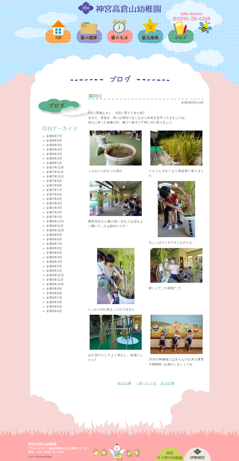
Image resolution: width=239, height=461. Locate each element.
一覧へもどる (146, 383)
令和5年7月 (54, 297)
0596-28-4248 (192, 16)
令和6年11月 (54, 225)
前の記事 (124, 383)
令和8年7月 (54, 136)
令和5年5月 (54, 306)
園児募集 (150, 33)
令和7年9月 (54, 181)
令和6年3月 (54, 261)
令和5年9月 (54, 288)
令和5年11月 (54, 279)
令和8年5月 (54, 145)
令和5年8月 (54, 293)
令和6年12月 (55, 221)
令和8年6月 (54, 140)
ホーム (58, 34)
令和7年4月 (54, 203)
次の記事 (168, 383)
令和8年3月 (54, 154)
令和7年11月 (54, 172)
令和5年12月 (55, 275)
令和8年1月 (54, 163)
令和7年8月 (54, 185)
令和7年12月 (55, 167)
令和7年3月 (54, 207)
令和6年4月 (54, 257)
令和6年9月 (54, 234)
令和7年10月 (55, 176)
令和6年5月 (54, 252)
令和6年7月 (54, 243)
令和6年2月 (54, 266)
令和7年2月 (54, 212)
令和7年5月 (54, 198)
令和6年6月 (54, 248)
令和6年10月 (55, 230)
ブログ (181, 34)
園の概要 (89, 35)
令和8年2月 (54, 158)
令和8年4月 (54, 149)
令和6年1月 (54, 270)
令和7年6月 (54, 194)
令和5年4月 (54, 311)
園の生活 (120, 33)
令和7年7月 (54, 190)
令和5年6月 (54, 302)
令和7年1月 (54, 216)
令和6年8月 (54, 239)
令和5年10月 (55, 284)
